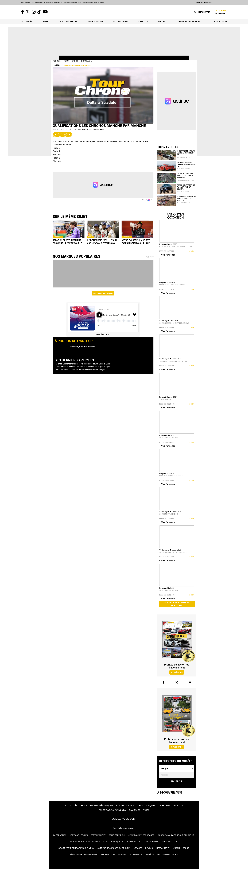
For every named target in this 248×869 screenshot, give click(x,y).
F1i (32, 2)
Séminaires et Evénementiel (84, 854)
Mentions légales (78, 835)
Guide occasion (95, 21)
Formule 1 (86, 61)
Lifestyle (143, 21)
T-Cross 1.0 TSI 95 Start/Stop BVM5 (173, 361)
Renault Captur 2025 (168, 244)
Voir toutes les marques (103, 293)
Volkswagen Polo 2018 (168, 321)
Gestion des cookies (167, 854)
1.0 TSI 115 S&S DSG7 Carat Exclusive (174, 323)
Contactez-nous (117, 835)
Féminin (149, 848)
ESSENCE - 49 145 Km (167, 442)
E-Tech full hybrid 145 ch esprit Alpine (175, 247)
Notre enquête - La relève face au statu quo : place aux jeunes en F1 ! (136, 242)
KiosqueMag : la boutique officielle (175, 835)
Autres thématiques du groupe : (114, 848)
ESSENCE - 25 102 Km (167, 366)
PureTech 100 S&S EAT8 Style (171, 476)
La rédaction (59, 835)
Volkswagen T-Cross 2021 (170, 550)
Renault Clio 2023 (167, 435)
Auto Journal (25, 2)
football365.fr (40, 2)
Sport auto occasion (85, 2)
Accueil (56, 61)
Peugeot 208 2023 (166, 473)
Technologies (108, 854)
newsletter (204, 12)
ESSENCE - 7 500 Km (166, 519)
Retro (90, 236)
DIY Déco (149, 854)
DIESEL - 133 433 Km (166, 289)
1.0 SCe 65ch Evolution (168, 438)
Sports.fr (49, 2)
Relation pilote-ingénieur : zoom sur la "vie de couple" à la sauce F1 (68, 242)
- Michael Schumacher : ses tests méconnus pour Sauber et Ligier (82, 364)
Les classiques (120, 21)
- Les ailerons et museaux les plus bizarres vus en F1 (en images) (82, 367)
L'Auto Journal (150, 842)
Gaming (122, 854)
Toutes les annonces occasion (176, 604)
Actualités (26, 21)
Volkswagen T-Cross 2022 (170, 359)
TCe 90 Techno (165, 399)
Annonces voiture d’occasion (85, 842)
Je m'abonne (221, 11)
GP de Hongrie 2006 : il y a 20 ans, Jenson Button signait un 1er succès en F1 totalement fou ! (102, 242)
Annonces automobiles (188, 21)
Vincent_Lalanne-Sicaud (93, 129)
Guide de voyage (99, 2)
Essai (45, 21)
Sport (75, 61)
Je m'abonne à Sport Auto (141, 835)
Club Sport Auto (219, 21)
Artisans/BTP (135, 854)
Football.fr (58, 2)
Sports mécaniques (68, 21)
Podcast (162, 21)
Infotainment (162, 848)
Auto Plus (166, 842)
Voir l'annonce (167, 254)
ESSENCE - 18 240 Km (167, 404)
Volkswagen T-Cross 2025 (170, 512)
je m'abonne (177, 672)
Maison (176, 848)
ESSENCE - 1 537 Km (166, 251)
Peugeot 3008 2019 (167, 282)
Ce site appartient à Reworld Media (76, 848)
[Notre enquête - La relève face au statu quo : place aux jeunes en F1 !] (137, 229)
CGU (105, 842)
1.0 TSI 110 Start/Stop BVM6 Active (173, 552)
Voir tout (149, 257)
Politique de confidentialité (125, 842)
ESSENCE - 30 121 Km (167, 595)
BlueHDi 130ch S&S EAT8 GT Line (172, 285)
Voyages (138, 848)
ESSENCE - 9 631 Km (166, 480)
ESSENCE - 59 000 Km (167, 328)
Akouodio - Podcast (70, 2)
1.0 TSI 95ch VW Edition (168, 514)
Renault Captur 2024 (168, 397)
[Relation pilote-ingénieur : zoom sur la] (69, 229)
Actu (66, 61)
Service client (98, 835)
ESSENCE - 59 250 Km (167, 557)
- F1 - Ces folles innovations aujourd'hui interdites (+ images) (80, 369)
